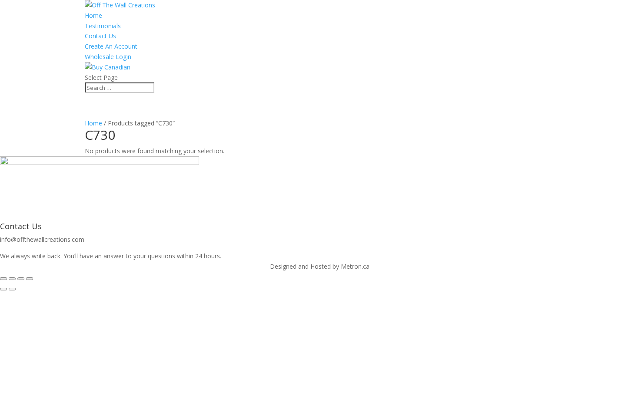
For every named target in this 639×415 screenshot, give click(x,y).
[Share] (20, 278)
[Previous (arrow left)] (3, 289)
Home (93, 15)
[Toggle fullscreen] (12, 278)
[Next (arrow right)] (12, 289)
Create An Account (111, 46)
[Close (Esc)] (29, 278)
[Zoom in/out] (3, 278)
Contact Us (100, 36)
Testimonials (103, 26)
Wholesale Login (108, 57)
